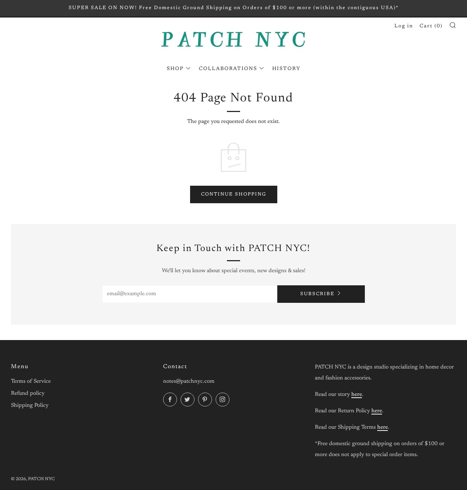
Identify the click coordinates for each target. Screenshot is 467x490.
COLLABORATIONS (228, 69)
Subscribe (317, 294)
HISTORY (286, 69)
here (356, 394)
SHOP (175, 69)
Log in (403, 26)
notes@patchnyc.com (189, 381)
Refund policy (28, 393)
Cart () (431, 26)
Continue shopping (233, 194)
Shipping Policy (30, 405)
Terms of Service (31, 381)
